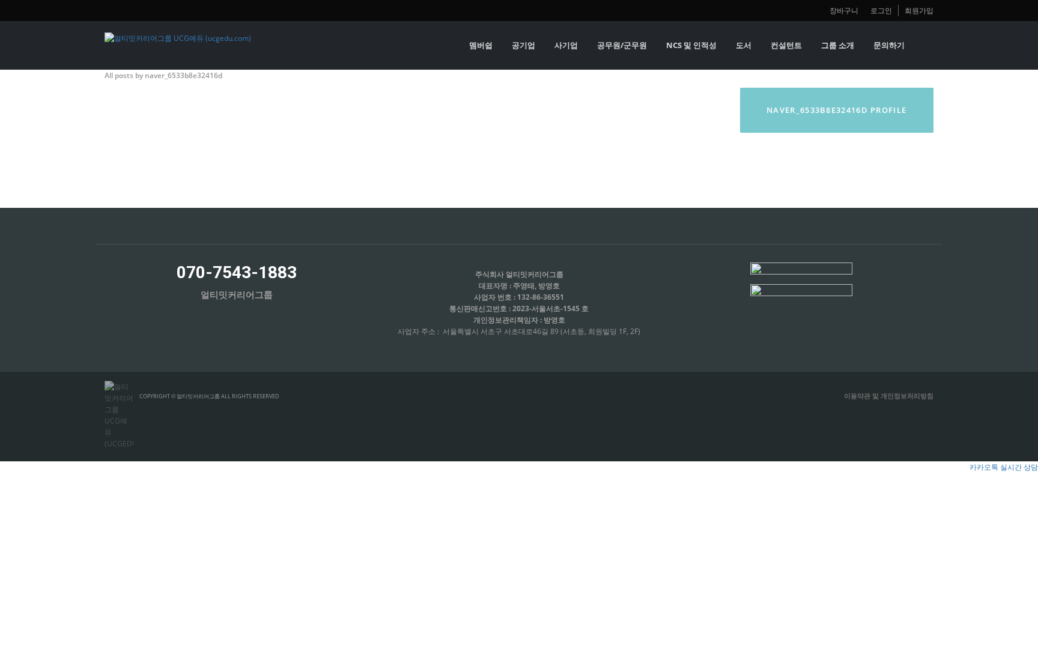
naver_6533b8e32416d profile (836, 110)
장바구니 (844, 10)
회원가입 (919, 10)
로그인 (881, 10)
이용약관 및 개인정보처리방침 (888, 395)
